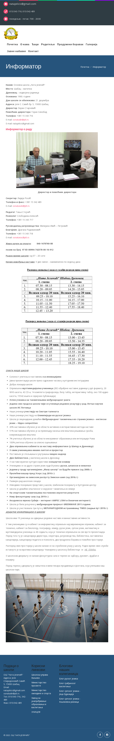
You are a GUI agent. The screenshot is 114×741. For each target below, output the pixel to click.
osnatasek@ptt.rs (21, 206)
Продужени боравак (70, 44)
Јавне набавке (16, 51)
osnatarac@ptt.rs (21, 237)
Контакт (33, 51)
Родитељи (48, 44)
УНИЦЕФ (35, 712)
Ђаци (35, 44)
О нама (24, 44)
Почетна (12, 44)
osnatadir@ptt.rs (21, 119)
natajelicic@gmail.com (22, 4)
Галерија (91, 44)
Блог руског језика (68, 678)
